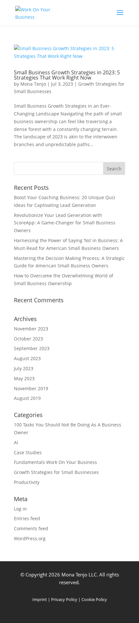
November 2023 (31, 329)
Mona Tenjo (33, 84)
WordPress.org (30, 538)
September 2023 (31, 348)
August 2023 (27, 358)
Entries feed (27, 518)
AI (16, 442)
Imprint (39, 599)
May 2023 (24, 378)
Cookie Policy (94, 599)
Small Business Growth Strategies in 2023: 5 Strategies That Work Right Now (67, 75)
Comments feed (31, 528)
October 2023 (28, 339)
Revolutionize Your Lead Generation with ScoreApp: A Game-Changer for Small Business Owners (64, 223)
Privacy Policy (64, 599)
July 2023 (23, 368)
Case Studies (28, 452)
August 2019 (27, 398)
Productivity (26, 482)
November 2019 (31, 388)
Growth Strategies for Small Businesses (56, 472)
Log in (20, 509)
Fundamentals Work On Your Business (55, 462)
